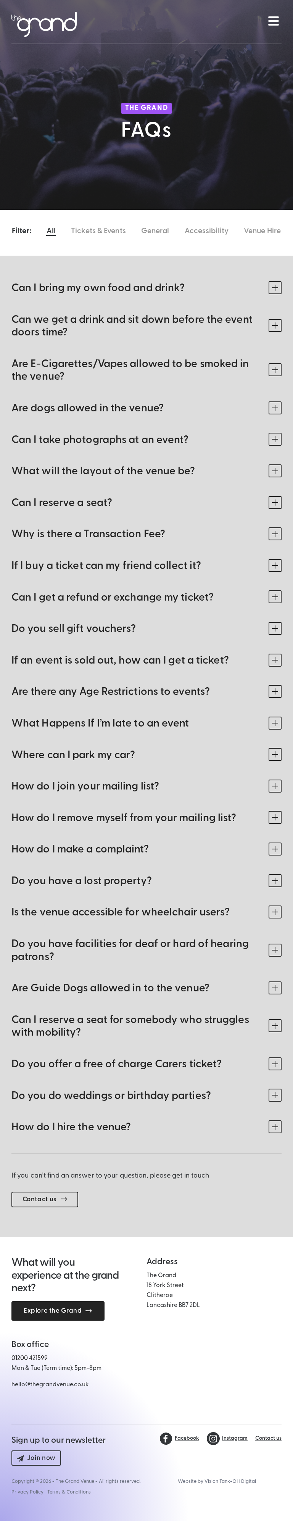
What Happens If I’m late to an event (100, 724)
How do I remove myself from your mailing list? (124, 818)
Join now (41, 1458)
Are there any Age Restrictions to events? (110, 692)
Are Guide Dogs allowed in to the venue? (110, 988)
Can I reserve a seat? (61, 503)
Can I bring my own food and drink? (98, 288)
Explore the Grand (53, 1311)
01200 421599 (29, 1358)
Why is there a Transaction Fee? (88, 534)
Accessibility (207, 231)
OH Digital (244, 1481)
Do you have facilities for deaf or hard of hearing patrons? (130, 951)
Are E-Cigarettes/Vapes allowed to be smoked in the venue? (130, 371)
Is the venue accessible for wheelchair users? (120, 912)
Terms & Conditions (69, 1492)
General (155, 231)
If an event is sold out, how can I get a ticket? (120, 661)
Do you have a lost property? (81, 881)
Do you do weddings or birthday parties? (111, 1096)
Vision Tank (217, 1481)
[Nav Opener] (273, 21)
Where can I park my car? (73, 755)
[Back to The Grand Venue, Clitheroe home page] (44, 24)
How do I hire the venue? (71, 1127)
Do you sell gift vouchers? (73, 629)
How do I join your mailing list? (85, 786)
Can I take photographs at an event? (100, 440)
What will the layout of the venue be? (103, 471)
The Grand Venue (75, 1481)
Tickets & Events (98, 231)
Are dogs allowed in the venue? (87, 408)
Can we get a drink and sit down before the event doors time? (132, 326)
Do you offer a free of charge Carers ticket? (116, 1064)
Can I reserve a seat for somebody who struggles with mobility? (130, 1027)
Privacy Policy (27, 1492)
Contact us (40, 1199)
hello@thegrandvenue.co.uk (50, 1385)
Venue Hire (262, 231)
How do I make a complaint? (80, 849)
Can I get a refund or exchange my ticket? (112, 598)
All (51, 231)
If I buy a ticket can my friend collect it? (106, 566)
